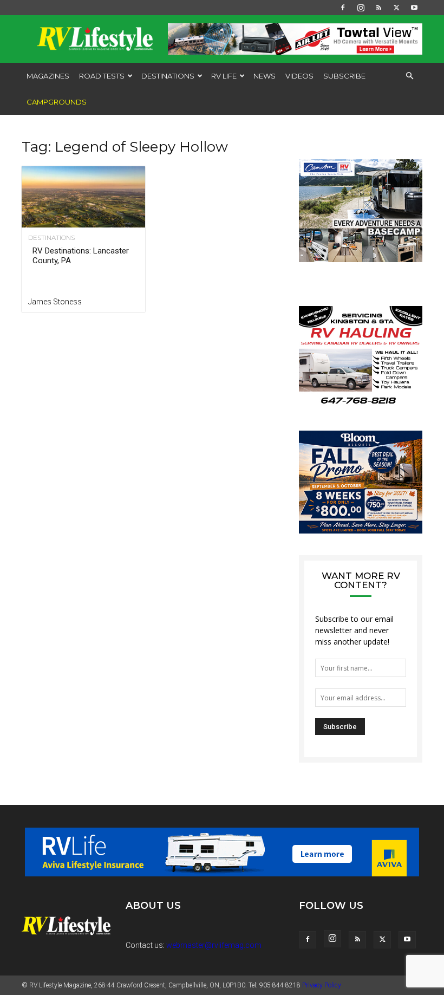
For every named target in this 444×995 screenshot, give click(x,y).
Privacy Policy (321, 985)
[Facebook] (343, 7)
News (264, 75)
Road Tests (102, 75)
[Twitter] (396, 7)
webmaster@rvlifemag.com (214, 945)
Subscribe (344, 75)
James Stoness (55, 301)
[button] (409, 76)
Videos (299, 75)
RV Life (224, 75)
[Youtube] (414, 7)
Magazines (48, 75)
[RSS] (378, 7)
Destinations (167, 75)
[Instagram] (360, 7)
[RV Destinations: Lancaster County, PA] (83, 196)
